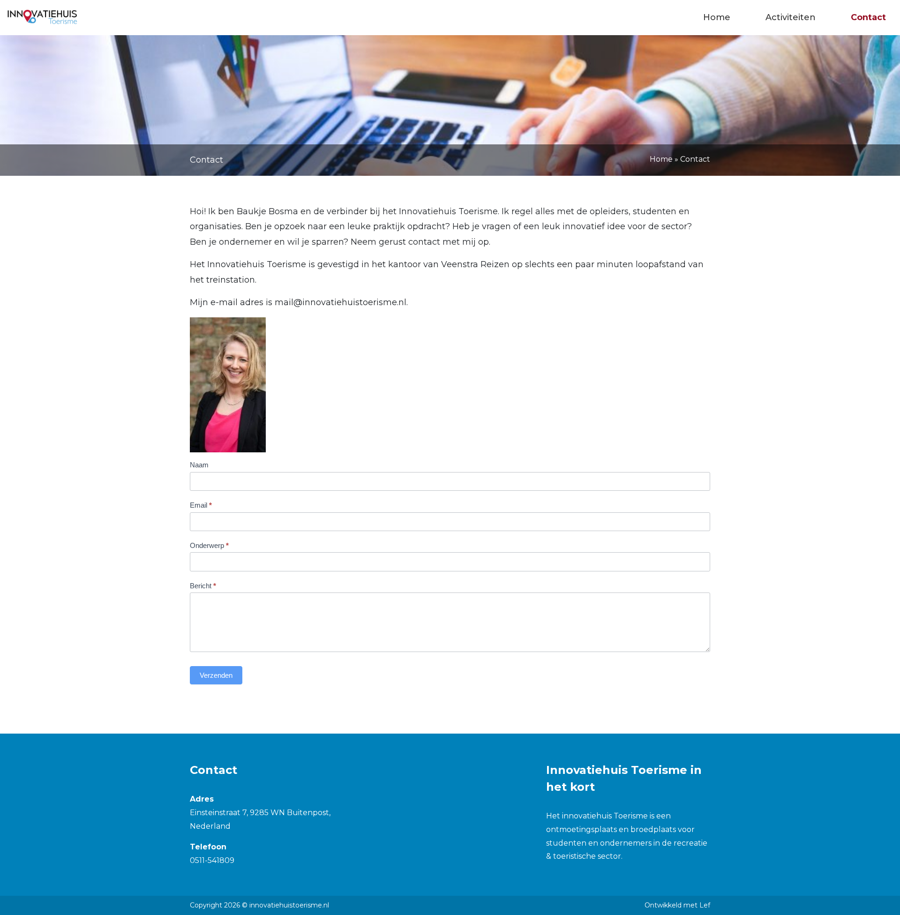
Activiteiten (790, 17)
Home (716, 17)
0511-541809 (212, 860)
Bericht (203, 586)
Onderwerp (209, 545)
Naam (199, 465)
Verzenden (216, 675)
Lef (704, 905)
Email (201, 505)
